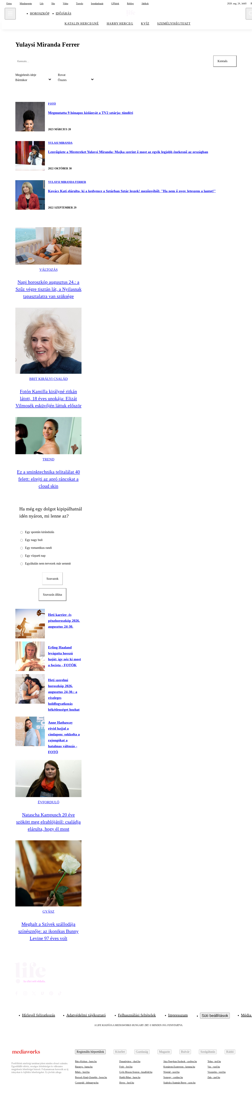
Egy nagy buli (34, 540)
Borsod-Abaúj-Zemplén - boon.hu (91, 1077)
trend (48, 459)
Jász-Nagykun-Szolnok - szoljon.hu (180, 1061)
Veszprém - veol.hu (217, 1072)
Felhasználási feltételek (137, 1015)
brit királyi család (48, 379)
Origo (9, 3)
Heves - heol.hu (126, 1082)
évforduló (48, 802)
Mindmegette (26, 3)
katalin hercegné (82, 23)
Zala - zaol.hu (214, 1077)
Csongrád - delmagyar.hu (86, 1082)
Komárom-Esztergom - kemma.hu (179, 1066)
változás (48, 270)
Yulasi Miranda (60, 142)
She (53, 3)
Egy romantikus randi (38, 547)
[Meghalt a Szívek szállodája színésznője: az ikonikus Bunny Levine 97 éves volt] (48, 873)
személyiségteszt (174, 23)
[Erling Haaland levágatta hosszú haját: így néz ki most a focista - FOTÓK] (30, 656)
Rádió (230, 1051)
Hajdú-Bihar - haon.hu (129, 1077)
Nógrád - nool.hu (171, 1072)
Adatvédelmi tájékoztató (86, 1015)
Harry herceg (120, 23)
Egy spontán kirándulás (39, 532)
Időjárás (63, 13)
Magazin (164, 1051)
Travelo (79, 3)
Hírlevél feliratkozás (38, 1015)
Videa (65, 3)
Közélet (120, 1051)
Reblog (130, 3)
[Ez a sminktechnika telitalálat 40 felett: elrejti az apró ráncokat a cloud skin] (48, 435)
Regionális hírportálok (90, 1051)
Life (42, 3)
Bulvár (185, 1051)
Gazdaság (142, 1051)
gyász (48, 912)
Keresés (222, 61)
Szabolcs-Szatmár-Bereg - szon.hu (179, 1082)
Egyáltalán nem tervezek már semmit (48, 563)
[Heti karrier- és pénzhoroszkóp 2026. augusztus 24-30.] (30, 623)
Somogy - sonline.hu (173, 1077)
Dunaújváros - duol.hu (129, 1061)
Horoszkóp (39, 13)
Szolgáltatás (207, 1051)
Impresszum (178, 1015)
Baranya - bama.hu (84, 1066)
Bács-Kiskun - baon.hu (86, 1061)
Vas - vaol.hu (214, 1066)
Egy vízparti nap (35, 555)
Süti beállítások (215, 1015)
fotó (52, 103)
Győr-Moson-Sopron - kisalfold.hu (135, 1072)
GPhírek (115, 3)
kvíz (145, 23)
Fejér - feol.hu (125, 1066)
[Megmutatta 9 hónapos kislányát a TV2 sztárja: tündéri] (30, 116)
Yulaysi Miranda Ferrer (67, 182)
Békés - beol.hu (82, 1072)
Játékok (145, 3)
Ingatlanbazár (97, 3)
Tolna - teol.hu (214, 1061)
